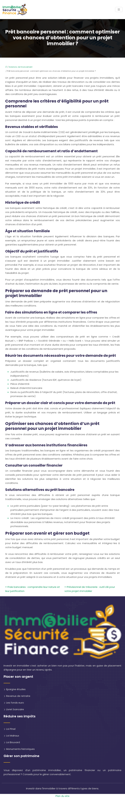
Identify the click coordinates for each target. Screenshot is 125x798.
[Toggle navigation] (119, 9)
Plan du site (62, 796)
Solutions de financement (20, 67)
